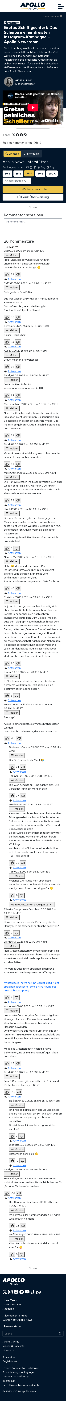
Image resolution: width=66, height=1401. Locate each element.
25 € (29, 173)
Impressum (9, 1380)
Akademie (9, 1308)
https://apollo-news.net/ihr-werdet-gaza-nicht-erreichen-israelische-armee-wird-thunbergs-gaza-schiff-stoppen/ (32, 986)
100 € (52, 173)
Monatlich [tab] (32, 153)
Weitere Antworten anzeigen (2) (29, 904)
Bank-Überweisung (34, 197)
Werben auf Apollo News (17, 1319)
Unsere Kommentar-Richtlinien (21, 1368)
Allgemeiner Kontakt (15, 1315)
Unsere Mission (12, 1304)
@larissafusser (25, 83)
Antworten (14, 279)
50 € (40, 173)
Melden (13, 255)
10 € (7, 173)
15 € (18, 173)
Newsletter (9, 1350)
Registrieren (10, 1361)
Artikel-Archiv (11, 1341)
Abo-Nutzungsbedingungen (19, 1372)
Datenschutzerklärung (16, 1376)
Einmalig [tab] (13, 153)
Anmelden (9, 1357)
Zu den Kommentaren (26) (21, 143)
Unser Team (10, 1300)
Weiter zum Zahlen (34, 189)
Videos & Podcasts (14, 1345)
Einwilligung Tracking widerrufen (22, 1385)
